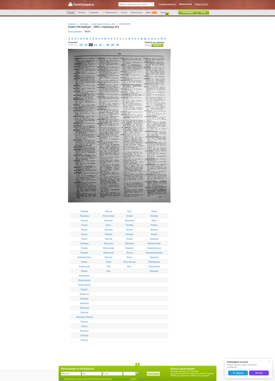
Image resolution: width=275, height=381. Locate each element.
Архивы (71, 13)
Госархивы (93, 12)
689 (112, 45)
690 (117, 45)
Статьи (124, 12)
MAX (261, 373)
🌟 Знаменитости (109, 12)
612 (95, 45)
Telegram (240, 373)
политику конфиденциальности (149, 379)
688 (107, 45)
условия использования (120, 379)
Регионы (81, 12)
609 (81, 45)
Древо (151, 12)
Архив (87, 31)
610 (86, 45)
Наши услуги (136, 12)
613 (100, 45)
